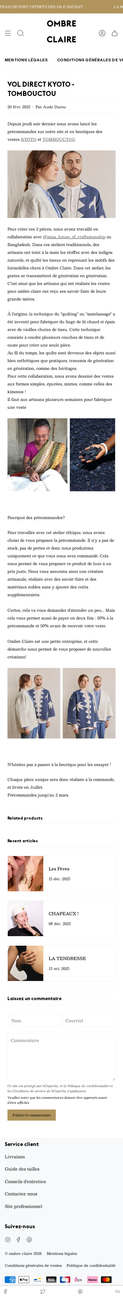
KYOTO (28, 139)
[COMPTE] (102, 33)
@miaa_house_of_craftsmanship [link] (74, 237)
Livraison (15, 1156)
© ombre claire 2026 (23, 1253)
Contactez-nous (21, 1193)
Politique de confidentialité (88, 1085)
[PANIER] (114, 33)
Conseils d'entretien (25, 1181)
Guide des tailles (22, 1168)
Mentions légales (62, 1253)
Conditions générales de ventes (33, 1265)
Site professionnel (23, 1206)
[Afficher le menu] (7, 33)
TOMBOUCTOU (58, 139)
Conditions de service (29, 1090)
